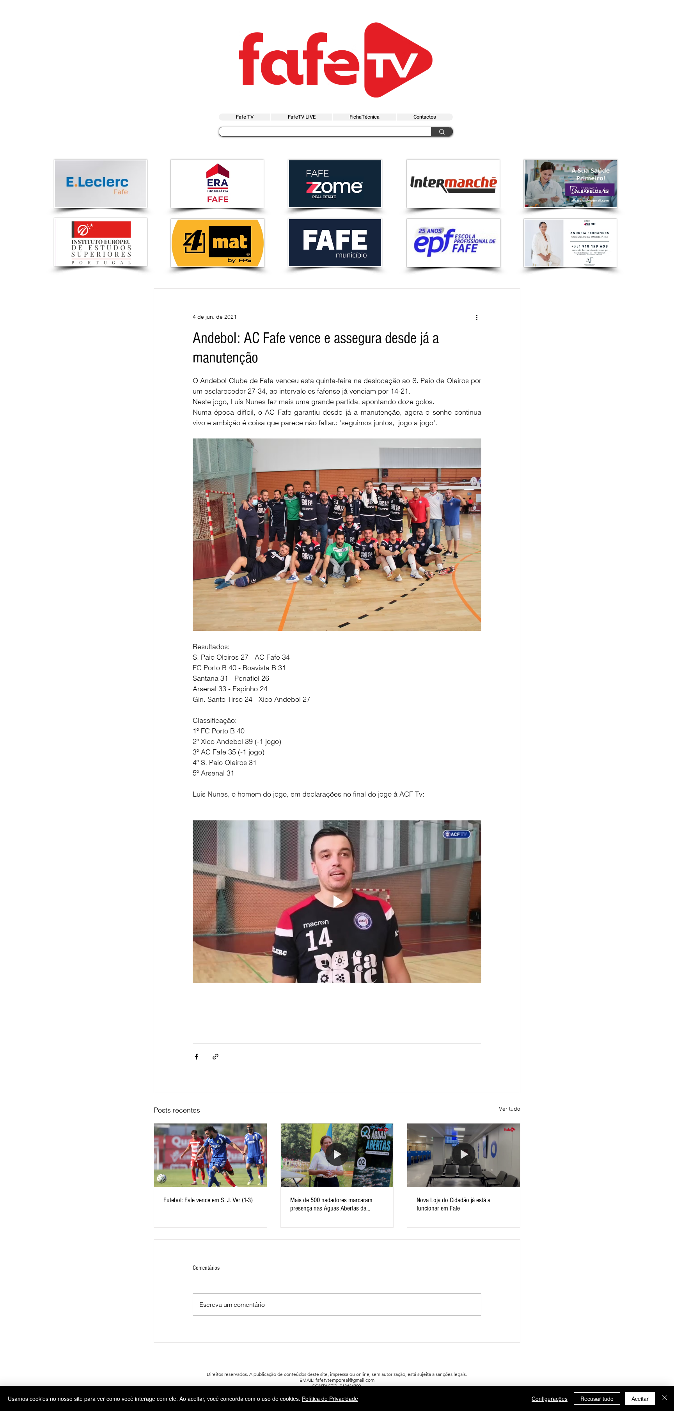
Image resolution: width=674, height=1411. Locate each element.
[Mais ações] (476, 316)
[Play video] (337, 901)
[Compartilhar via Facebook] (196, 1056)
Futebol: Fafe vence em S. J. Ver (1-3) (208, 1200)
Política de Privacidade (330, 1398)
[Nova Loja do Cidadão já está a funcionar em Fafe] (463, 1155)
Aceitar (640, 1398)
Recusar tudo (597, 1398)
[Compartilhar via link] (215, 1056)
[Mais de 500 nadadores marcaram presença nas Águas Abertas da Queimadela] (337, 1155)
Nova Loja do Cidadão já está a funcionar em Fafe (453, 1204)
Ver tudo (509, 1108)
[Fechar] (664, 1398)
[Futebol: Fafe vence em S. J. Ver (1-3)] (210, 1155)
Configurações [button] (550, 1398)
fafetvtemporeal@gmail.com (345, 1380)
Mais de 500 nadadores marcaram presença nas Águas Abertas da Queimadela (331, 1204)
